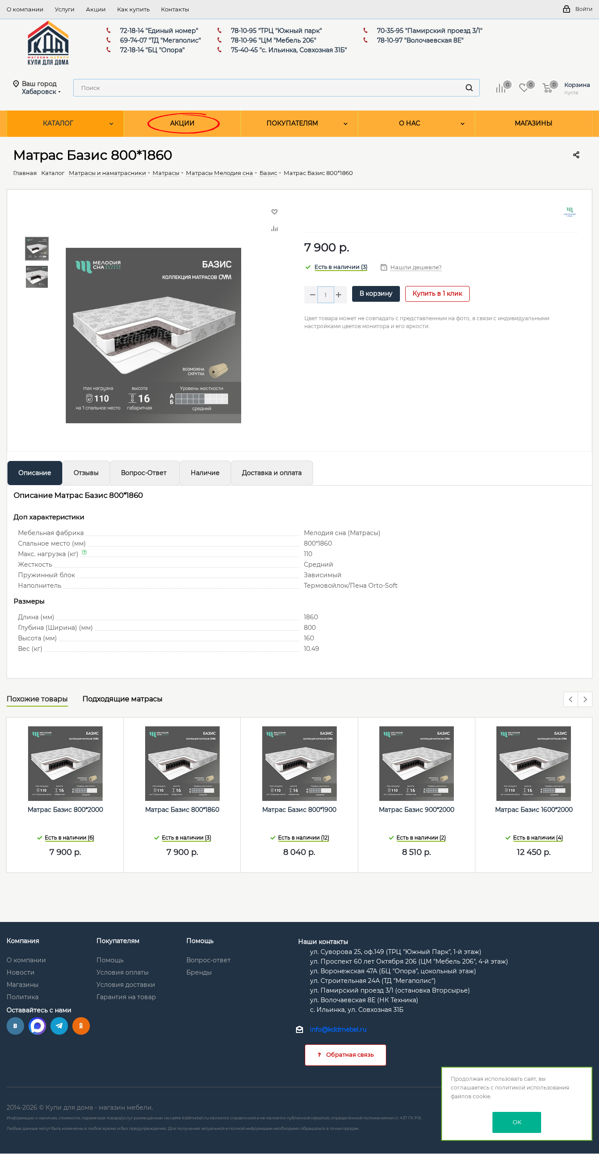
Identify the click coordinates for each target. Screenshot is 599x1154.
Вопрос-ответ (208, 960)
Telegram (59, 1026)
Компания (23, 941)
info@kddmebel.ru (338, 1030)
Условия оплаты (122, 972)
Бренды (199, 972)
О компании (26, 960)
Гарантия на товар (126, 997)
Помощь (110, 960)
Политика (23, 997)
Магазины (23, 985)
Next (585, 699)
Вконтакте (15, 1026)
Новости (21, 972)
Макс (37, 1026)
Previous (571, 699)
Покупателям (117, 941)
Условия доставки (125, 985)
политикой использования (532, 1087)
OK (517, 1121)
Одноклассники (81, 1026)
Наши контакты (323, 942)
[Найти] (469, 87)
